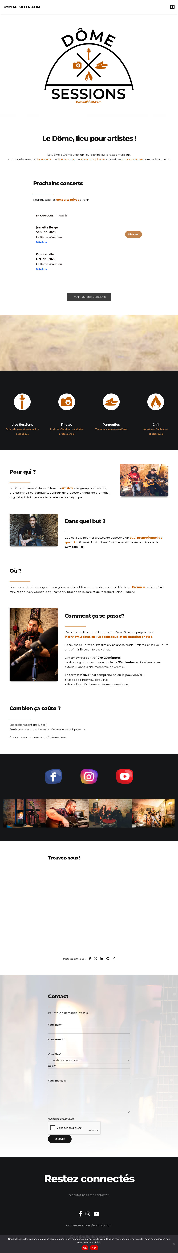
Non (94, 1247)
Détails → (41, 242)
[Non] (173, 1244)
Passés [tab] (63, 215)
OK (85, 1247)
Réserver (133, 234)
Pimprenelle (45, 254)
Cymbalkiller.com (21, 7)
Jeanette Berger (47, 227)
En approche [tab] (44, 215)
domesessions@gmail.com (89, 1225)
